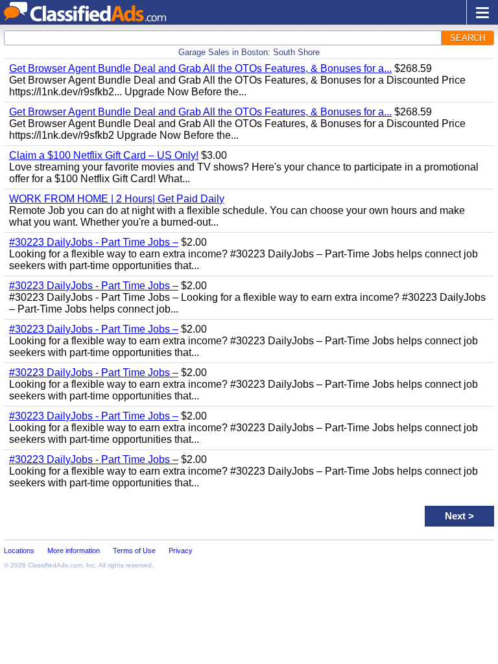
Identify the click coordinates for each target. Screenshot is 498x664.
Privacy (181, 550)
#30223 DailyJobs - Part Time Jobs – (93, 242)
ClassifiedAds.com (55, 565)
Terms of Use (134, 550)
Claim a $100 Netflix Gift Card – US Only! (103, 155)
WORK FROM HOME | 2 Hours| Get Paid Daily (116, 198)
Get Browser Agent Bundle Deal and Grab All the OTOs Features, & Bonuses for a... (200, 68)
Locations (19, 550)
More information (73, 550)
